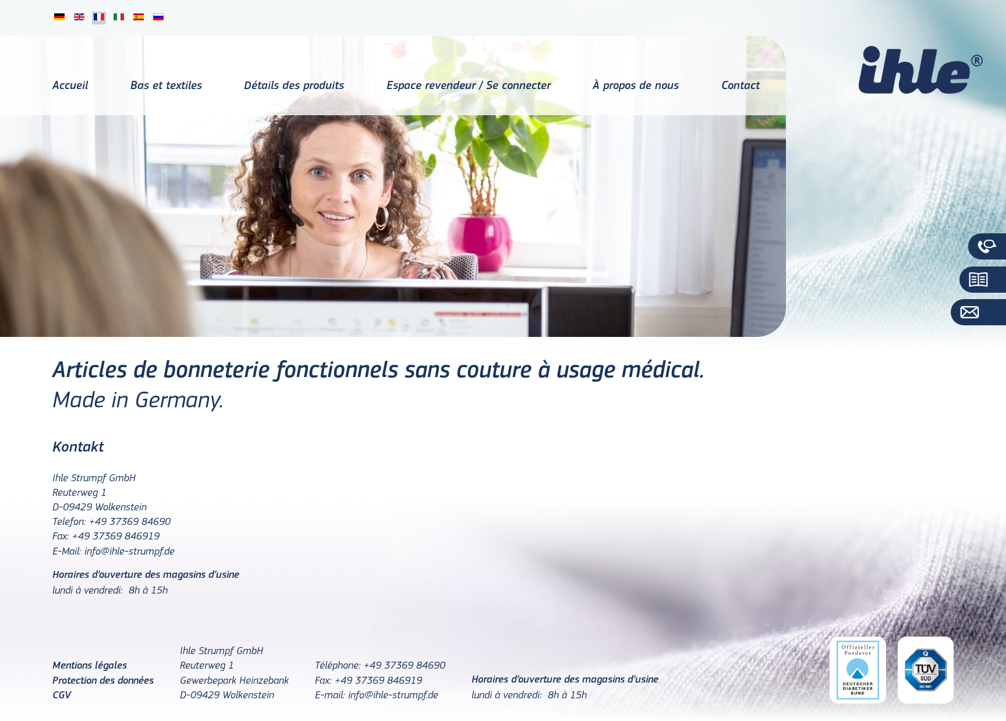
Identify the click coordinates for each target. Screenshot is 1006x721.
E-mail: (330, 696)
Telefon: (69, 522)
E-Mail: (67, 552)
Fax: (60, 537)
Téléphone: (338, 666)
